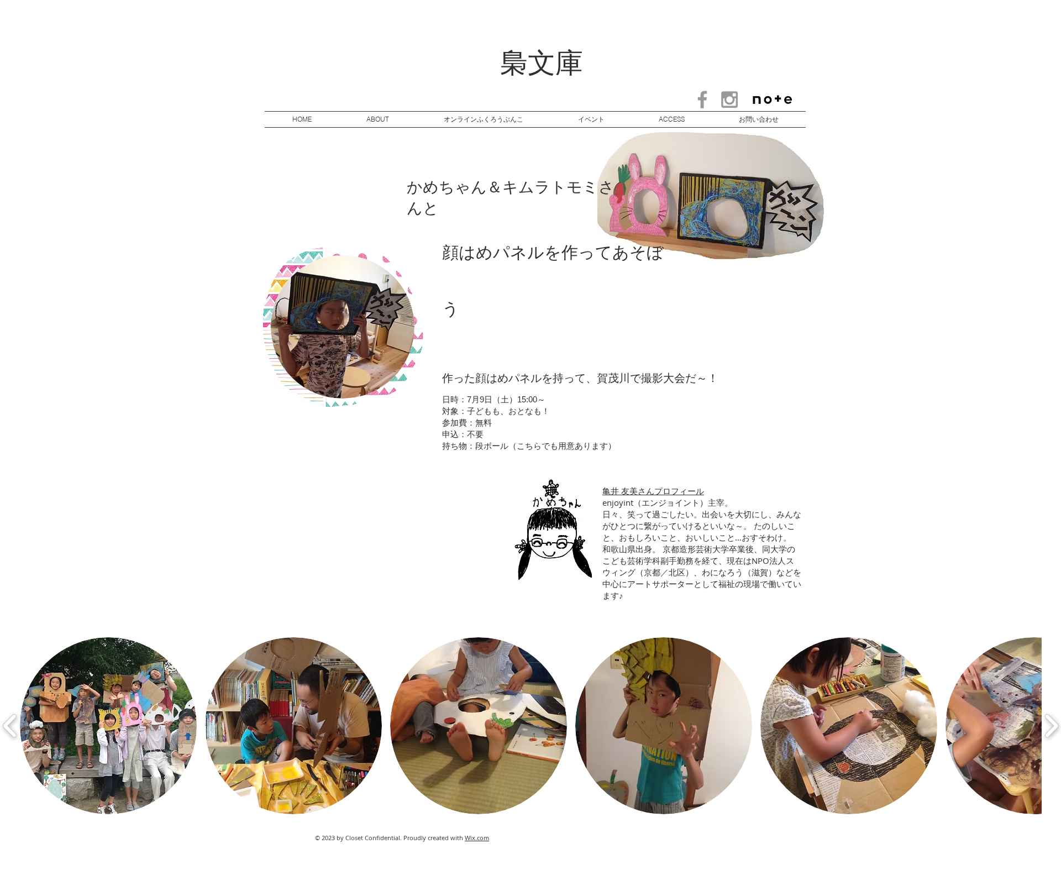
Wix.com (477, 838)
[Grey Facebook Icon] (702, 99)
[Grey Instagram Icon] (729, 99)
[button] (108, 725)
